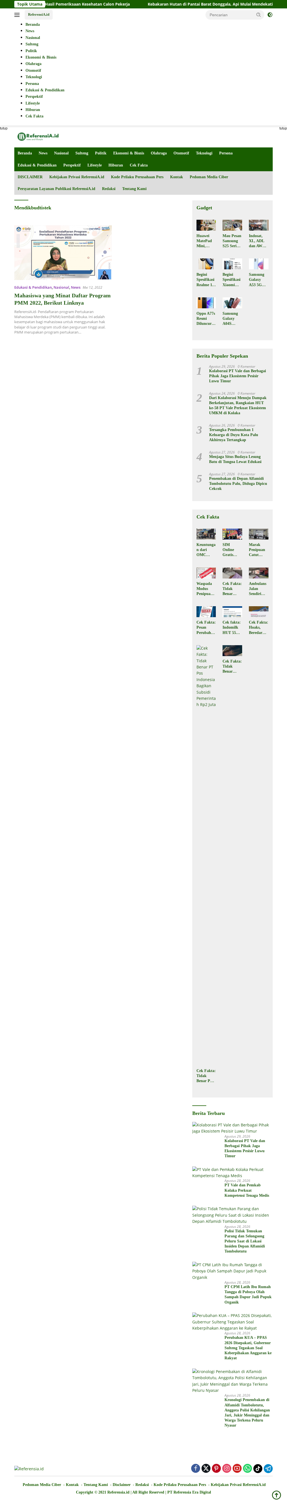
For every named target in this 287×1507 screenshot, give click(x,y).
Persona (226, 153)
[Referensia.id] (38, 136)
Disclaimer (122, 1485)
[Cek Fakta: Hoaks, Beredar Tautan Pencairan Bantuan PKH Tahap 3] (259, 611)
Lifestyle (94, 165)
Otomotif (181, 153)
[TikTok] (257, 1468)
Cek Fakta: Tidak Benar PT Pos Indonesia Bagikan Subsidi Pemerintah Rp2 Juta (206, 1076)
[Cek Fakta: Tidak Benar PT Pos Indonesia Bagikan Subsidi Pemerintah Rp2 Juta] (206, 855)
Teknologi (204, 153)
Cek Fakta (139, 165)
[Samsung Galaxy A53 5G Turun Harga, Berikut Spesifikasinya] (259, 263)
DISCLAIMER (30, 177)
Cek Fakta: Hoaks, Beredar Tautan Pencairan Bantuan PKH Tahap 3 (258, 627)
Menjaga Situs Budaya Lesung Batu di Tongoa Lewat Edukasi (235, 459)
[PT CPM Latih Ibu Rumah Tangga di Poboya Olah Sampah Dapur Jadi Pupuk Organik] (232, 1271)
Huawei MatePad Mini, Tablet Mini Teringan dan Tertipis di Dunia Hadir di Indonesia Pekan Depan (205, 241)
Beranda (25, 153)
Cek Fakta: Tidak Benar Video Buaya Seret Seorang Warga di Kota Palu (232, 666)
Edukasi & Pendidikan (37, 165)
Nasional (61, 153)
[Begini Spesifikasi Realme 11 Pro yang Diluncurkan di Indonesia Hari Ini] (206, 263)
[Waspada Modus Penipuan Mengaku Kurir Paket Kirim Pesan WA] (206, 573)
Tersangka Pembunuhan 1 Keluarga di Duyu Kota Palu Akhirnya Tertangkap (233, 435)
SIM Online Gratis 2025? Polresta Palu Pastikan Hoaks (230, 550)
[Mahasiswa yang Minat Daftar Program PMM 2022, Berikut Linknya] (63, 252)
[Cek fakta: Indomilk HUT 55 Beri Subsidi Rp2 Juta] (232, 611)
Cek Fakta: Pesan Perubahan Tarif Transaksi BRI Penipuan (206, 627)
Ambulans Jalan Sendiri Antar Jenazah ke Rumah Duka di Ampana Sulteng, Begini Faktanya (258, 589)
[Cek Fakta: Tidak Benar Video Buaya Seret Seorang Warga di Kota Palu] (232, 650)
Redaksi (108, 189)
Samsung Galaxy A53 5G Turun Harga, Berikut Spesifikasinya (258, 280)
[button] (258, 14)
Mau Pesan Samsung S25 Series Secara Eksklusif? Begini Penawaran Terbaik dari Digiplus (232, 241)
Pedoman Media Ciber (209, 177)
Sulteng (81, 153)
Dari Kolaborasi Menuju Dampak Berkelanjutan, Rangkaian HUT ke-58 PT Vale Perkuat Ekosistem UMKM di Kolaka (238, 405)
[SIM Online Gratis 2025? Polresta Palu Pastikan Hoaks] (232, 534)
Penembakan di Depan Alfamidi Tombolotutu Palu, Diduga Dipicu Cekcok (238, 483)
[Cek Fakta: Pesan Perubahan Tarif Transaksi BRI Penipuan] (206, 611)
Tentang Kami (134, 189)
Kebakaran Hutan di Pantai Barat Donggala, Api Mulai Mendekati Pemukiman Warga (199, 4)
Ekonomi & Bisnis (128, 153)
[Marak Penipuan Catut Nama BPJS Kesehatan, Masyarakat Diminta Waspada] (259, 534)
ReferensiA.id (38, 14)
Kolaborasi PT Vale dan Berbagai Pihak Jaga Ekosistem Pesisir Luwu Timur (237, 376)
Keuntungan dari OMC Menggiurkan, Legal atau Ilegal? (206, 550)
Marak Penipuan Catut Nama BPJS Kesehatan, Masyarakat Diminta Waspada (258, 550)
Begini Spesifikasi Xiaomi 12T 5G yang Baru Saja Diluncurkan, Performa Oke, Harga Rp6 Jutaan (232, 280)
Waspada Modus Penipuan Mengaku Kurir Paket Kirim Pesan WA (205, 589)
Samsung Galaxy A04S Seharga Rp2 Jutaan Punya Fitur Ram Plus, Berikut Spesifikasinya (232, 319)
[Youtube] (237, 1469)
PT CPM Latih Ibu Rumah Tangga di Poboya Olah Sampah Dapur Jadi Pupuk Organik (248, 1294)
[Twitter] (206, 1469)
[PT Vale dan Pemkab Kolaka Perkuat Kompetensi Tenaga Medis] (232, 1172)
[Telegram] (268, 1468)
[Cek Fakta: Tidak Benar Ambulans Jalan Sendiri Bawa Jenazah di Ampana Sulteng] (232, 573)
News (43, 153)
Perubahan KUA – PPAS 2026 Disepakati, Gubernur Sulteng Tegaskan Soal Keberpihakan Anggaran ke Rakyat (248, 1347)
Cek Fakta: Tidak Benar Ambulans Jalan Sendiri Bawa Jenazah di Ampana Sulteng (232, 589)
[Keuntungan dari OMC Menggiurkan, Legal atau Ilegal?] (206, 534)
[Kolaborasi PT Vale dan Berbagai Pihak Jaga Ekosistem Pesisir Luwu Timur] (232, 1128)
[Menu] (18, 15)
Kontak (176, 177)
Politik (101, 153)
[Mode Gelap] (270, 15)
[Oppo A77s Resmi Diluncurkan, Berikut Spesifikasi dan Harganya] (206, 302)
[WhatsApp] (247, 1469)
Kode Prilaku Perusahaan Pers (137, 177)
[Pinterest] (216, 1469)
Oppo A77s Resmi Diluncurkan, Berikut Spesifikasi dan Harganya (206, 319)
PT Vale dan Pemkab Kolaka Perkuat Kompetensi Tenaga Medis (246, 1190)
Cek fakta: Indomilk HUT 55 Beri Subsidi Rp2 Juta (232, 627)
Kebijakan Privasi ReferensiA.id (76, 177)
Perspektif (72, 165)
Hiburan (115, 165)
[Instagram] (226, 1469)
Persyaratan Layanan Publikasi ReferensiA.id (56, 189)
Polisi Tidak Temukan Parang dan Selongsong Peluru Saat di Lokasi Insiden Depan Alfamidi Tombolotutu (244, 1241)
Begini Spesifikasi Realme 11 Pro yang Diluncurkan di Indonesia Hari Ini (206, 280)
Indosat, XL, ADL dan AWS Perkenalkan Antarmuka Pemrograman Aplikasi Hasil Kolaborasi (258, 241)
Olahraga (159, 153)
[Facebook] (195, 1469)
